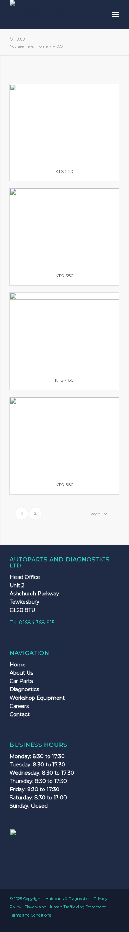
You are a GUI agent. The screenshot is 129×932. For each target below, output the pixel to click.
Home (18, 664)
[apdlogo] (53, 14)
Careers (19, 706)
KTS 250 (64, 171)
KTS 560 (64, 485)
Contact (20, 714)
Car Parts (21, 681)
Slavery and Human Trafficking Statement (65, 906)
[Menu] (115, 14)
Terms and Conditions (30, 915)
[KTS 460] (64, 331)
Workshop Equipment (37, 698)
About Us (21, 673)
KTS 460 (64, 380)
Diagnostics (24, 689)
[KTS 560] (64, 436)
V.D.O (17, 38)
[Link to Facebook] (114, 923)
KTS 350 (64, 276)
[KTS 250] (64, 123)
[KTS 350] (64, 227)
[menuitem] (115, 14)
